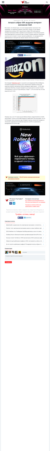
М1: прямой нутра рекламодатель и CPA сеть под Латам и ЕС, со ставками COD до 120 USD (35, 201)
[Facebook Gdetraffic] (10, 203)
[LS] (25, 46)
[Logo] (25, 2)
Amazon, (24, 80)
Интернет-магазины (39, 80)
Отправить (8, 262)
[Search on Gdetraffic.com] (47, 2)
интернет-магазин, (30, 80)
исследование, (18, 80)
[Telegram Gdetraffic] (14, 203)
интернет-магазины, (9, 80)
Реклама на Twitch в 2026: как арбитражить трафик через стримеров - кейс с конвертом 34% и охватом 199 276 (34, 205)
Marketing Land (16, 83)
